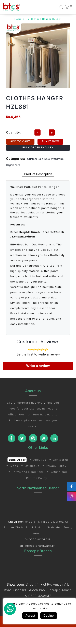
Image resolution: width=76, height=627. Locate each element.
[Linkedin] (54, 438)
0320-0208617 (39, 539)
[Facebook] (11, 438)
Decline (49, 615)
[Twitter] (22, 438)
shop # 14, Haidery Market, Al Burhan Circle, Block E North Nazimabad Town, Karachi (38, 527)
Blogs (14, 465)
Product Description (38, 174)
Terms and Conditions (28, 472)
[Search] (62, 7)
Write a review (38, 366)
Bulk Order (17, 459)
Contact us (61, 459)
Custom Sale (35, 158)
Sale (47, 158)
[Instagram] (33, 438)
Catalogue (32, 465)
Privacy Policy (56, 465)
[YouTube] (44, 438)
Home (18, 19)
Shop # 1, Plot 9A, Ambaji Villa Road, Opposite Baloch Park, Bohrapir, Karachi (38, 587)
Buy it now (50, 141)
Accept (30, 615)
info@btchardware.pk (40, 545)
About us (39, 459)
